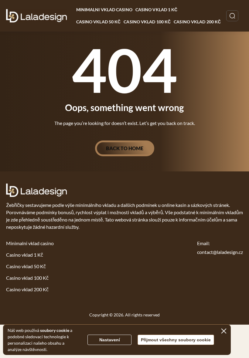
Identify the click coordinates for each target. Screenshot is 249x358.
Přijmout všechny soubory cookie (176, 339)
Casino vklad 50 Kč (98, 21)
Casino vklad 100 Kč (147, 21)
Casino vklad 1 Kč (156, 9)
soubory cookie (54, 330)
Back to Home (124, 148)
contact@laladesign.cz (220, 252)
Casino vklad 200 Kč (197, 21)
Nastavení (109, 339)
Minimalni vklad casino (104, 9)
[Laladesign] (36, 15)
